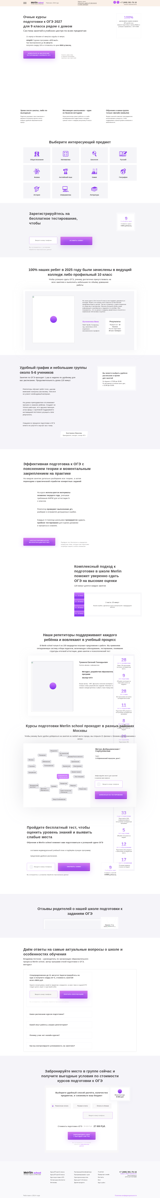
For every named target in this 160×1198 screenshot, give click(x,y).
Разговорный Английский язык (82, 1172)
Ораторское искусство (81, 1177)
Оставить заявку (76, 240)
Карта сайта (101, 1182)
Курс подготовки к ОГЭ (57, 1177)
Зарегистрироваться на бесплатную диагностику (39, 541)
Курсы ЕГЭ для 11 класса (57, 1172)
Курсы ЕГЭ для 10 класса (57, 1174)
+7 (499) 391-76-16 (128, 2)
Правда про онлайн (103, 1174)
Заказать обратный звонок (130, 4)
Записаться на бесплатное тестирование (38, 54)
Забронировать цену (81, 1135)
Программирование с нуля (82, 1174)
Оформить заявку (74, 866)
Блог (99, 1180)
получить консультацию (74, 994)
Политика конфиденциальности (126, 1195)
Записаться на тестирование (111, 795)
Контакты (101, 1177)
